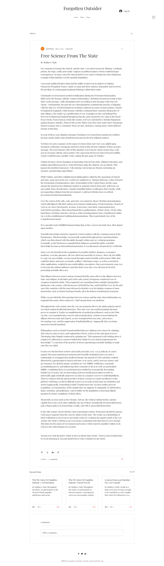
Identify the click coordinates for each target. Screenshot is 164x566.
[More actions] (122, 48)
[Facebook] (79, 554)
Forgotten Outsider (82, 8)
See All (132, 472)
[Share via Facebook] (42, 452)
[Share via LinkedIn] (53, 452)
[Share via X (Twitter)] (47, 452)
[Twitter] (82, 554)
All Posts (32, 33)
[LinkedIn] (85, 554)
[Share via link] (58, 452)
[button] (153, 17)
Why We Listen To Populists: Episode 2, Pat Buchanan (44, 481)
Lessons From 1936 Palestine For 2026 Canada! (117, 481)
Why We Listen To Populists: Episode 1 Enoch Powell (81, 481)
